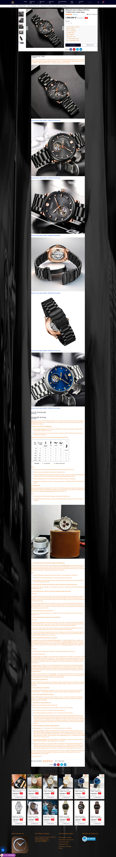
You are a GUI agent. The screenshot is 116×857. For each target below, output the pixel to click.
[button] (21, 14)
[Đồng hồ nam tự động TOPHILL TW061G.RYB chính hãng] (97, 807)
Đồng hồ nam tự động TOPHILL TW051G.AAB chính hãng (64, 818)
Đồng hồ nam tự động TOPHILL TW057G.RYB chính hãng (80, 818)
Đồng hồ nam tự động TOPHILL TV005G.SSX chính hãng (45, 120)
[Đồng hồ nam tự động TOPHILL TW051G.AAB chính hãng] (66, 807)
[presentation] (27, 28)
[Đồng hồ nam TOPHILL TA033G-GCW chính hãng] (66, 781)
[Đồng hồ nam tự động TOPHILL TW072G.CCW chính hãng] (34, 781)
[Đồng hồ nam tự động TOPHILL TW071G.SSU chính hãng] (81, 781)
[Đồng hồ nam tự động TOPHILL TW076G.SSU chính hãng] (97, 781)
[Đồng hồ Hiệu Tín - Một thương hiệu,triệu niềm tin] (17, 2)
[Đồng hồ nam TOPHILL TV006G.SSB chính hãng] (50, 807)
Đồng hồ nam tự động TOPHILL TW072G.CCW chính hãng (33, 791)
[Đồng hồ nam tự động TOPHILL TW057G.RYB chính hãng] (81, 807)
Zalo (3, 850)
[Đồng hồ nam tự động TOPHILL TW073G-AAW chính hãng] (50, 781)
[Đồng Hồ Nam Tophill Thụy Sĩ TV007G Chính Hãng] (19, 781)
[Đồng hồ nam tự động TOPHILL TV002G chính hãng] (34, 807)
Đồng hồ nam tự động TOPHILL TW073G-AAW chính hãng (49, 791)
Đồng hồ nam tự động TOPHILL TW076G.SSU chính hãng (96, 791)
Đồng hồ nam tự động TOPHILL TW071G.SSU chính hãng (80, 791)
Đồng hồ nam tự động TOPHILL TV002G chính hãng (33, 818)
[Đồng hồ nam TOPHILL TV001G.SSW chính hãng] (19, 807)
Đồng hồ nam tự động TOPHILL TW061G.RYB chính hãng (96, 818)
